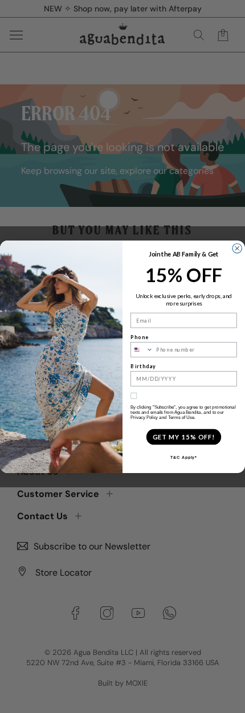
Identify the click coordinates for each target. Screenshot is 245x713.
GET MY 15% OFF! (184, 436)
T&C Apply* (183, 457)
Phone (139, 337)
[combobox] (142, 349)
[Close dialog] (237, 248)
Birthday (143, 366)
